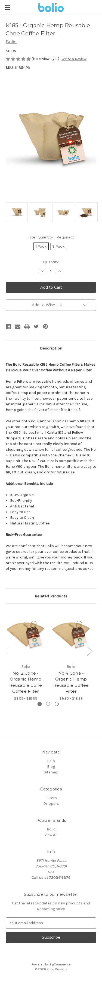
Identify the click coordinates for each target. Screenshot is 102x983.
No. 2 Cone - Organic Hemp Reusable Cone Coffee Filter (25, 682)
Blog (51, 766)
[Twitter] (36, 326)
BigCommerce (60, 964)
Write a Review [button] (73, 59)
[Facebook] (8, 326)
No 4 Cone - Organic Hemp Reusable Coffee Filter (71, 682)
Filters (51, 798)
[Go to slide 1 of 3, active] (40, 704)
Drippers (51, 803)
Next (89, 651)
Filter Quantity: (51, 237)
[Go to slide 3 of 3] (57, 704)
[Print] (27, 326)
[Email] (17, 326)
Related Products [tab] (51, 596)
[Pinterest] (45, 326)
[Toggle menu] (7, 7)
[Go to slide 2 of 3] (48, 704)
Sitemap (51, 772)
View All (51, 835)
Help (51, 761)
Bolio (51, 829)
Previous (7, 651)
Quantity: (51, 262)
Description (51, 348)
